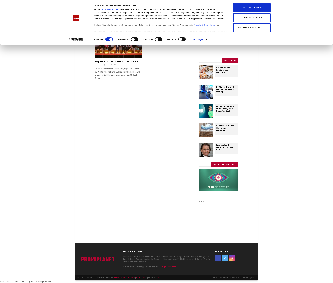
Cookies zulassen (252, 7)
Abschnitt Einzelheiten (205, 25)
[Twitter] (225, 258)
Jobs (252, 278)
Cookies (245, 278)
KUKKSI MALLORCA (128, 278)
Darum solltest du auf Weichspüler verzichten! (225, 128)
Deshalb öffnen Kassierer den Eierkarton (223, 70)
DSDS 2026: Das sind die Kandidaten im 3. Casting (225, 89)
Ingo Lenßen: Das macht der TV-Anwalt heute (225, 147)
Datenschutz (234, 278)
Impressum (224, 278)
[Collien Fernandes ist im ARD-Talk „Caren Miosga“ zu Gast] (206, 111)
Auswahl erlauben (252, 18)
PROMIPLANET (97, 260)
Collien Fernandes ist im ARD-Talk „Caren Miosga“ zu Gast (225, 109)
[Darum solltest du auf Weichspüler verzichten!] (206, 130)
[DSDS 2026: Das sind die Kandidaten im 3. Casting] (206, 92)
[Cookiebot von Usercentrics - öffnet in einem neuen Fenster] (76, 39)
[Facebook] (218, 258)
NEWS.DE (159, 278)
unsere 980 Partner (110, 9)
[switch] (134, 39)
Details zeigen (197, 39)
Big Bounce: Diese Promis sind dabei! (116, 62)
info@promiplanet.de (168, 266)
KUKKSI (117, 278)
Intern (215, 278)
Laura (100, 65)
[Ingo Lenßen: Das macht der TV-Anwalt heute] (206, 150)
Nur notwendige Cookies (252, 28)
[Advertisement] (218, 219)
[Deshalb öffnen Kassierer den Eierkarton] (206, 72)
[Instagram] (232, 258)
